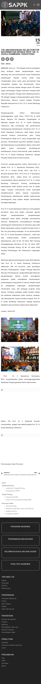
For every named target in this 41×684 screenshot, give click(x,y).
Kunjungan (5, 583)
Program (4, 622)
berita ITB (11, 311)
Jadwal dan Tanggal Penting (15, 488)
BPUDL (4, 666)
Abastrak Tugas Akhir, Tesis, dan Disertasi (19, 508)
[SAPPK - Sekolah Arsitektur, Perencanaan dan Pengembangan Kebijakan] (14, 5)
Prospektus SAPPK (12, 514)
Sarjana (4, 606)
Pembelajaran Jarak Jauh (10, 627)
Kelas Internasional (8, 609)
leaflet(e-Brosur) (11, 511)
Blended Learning (8, 630)
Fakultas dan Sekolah (9, 619)
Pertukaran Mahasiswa (9, 598)
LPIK (3, 658)
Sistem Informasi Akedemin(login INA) (18, 500)
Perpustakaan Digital (8, 632)
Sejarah (4, 580)
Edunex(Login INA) (12, 497)
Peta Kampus (6, 588)
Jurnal (4, 648)
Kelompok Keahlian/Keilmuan (12, 645)
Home (4, 483)
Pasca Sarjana (6, 604)
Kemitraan (5, 663)
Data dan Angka (11, 506)
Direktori (4, 585)
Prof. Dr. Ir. (9, 376)
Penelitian (5, 642)
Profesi (4, 601)
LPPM (3, 661)
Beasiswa (5, 624)
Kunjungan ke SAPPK (13, 491)
